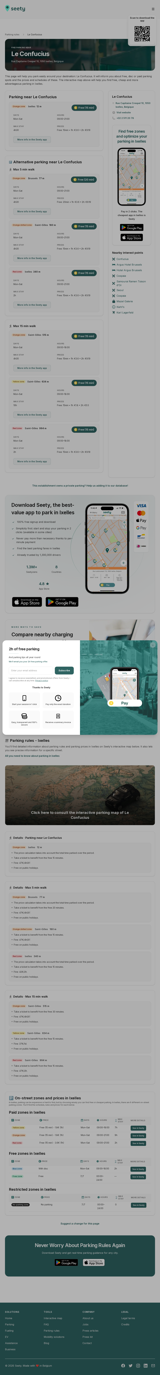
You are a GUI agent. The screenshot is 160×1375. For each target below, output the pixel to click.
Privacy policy (41, 680)
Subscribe (64, 670)
